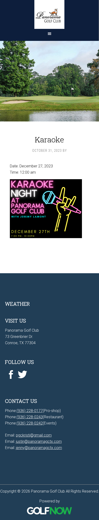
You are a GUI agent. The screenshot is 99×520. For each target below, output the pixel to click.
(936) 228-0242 (30, 423)
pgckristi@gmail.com (34, 435)
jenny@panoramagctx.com (39, 447)
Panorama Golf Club (49, 14)
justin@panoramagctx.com (39, 441)
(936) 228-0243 (30, 417)
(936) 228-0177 (30, 410)
